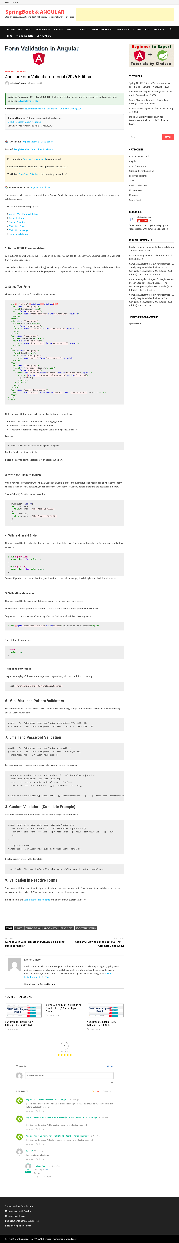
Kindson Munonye (19, 83)
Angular (58, 29)
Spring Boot (20, 71)
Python (137, 29)
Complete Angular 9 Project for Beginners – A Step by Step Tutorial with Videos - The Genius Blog (151, 267)
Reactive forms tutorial (34, 159)
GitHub (11, 121)
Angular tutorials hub (41, 187)
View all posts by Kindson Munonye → (41, 984)
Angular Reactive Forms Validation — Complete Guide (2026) (52, 108)
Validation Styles (17, 226)
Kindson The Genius (139, 185)
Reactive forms (45, 149)
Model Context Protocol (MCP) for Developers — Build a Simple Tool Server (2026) (149, 120)
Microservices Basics (15, 1215)
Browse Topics (14, 29)
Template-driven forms (25, 149)
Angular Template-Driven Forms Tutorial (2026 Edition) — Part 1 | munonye (61, 1117)
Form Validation (33, 928)
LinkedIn (20, 121)
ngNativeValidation (50, 928)
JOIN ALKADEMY (44, 35)
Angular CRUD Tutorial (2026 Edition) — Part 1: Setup (101, 1023)
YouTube (36, 121)
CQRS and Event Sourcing (141, 170)
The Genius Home (24, 35)
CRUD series (47, 141)
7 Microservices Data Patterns (19, 1206)
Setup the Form (17, 218)
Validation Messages (19, 230)
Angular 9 (19, 928)
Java (131, 180)
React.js (71, 29)
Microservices (43, 29)
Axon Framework (137, 166)
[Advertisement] (125, 14)
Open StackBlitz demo (29, 174)
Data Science (123, 29)
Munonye (133, 195)
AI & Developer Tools (139, 156)
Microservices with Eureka (18, 1211)
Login (111, 1066)
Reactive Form (67, 928)
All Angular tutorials (28, 100)
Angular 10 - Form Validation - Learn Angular (47, 1099)
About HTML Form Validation (23, 214)
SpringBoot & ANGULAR (34, 11)
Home (29, 29)
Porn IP (47, 1170)
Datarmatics (59, 1238)
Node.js (83, 29)
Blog (9, 35)
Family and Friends (138, 175)
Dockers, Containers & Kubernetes (22, 1220)
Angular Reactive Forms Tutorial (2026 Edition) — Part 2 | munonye (58, 1136)
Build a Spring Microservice (18, 1225)
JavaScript (158, 29)
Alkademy (73, 1238)
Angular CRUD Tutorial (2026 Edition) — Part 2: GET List (19, 1023)
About (28, 121)
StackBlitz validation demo (37, 899)
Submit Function (17, 222)
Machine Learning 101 (102, 29)
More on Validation (18, 234)
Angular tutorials (31, 141)
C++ (147, 29)
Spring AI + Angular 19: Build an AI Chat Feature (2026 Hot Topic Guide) (63, 1008)
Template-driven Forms (86, 928)
